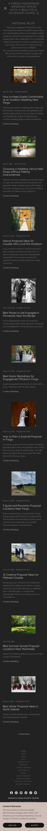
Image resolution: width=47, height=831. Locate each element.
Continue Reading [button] (11, 124)
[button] (5, 8)
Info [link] (23, 754)
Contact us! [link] (23, 762)
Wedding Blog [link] (23, 779)
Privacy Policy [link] (23, 784)
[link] (24, 8)
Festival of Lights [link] (23, 781)
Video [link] (23, 773)
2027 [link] (23, 759)
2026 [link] (23, 756)
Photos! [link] (23, 765)
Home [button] (23, 751)
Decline (12, 825)
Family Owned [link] (23, 767)
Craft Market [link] (23, 776)
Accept (34, 825)
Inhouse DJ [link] (23, 770)
